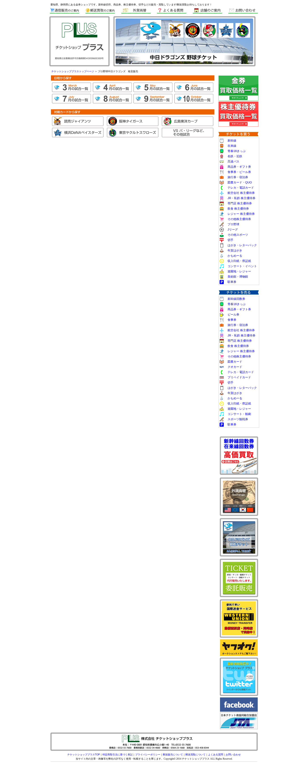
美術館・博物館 (238, 276)
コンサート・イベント (242, 266)
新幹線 (232, 140)
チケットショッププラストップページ (73, 71)
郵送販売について (173, 754)
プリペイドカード (239, 377)
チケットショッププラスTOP (83, 754)
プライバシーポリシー (147, 754)
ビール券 (233, 314)
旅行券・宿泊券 (238, 177)
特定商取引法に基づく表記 (117, 754)
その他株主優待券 (239, 219)
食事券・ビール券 (239, 172)
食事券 (232, 319)
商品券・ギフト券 (239, 166)
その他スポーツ (238, 234)
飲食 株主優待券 (238, 208)
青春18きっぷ (237, 151)
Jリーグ (233, 229)
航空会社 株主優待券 (241, 193)
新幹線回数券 (236, 298)
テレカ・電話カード (241, 187)
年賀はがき (235, 250)
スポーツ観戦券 (238, 419)
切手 (230, 240)
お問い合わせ (233, 754)
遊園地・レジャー (239, 271)
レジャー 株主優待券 (240, 213)
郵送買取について (195, 754)
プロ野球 (233, 224)
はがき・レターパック (242, 245)
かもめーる (235, 255)
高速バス (233, 161)
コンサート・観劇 (239, 414)
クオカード (235, 366)
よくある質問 (215, 754)
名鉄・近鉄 (235, 156)
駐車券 (232, 281)
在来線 (232, 145)
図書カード (235, 361)
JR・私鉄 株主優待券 (241, 198)
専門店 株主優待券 (240, 203)
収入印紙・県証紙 (239, 261)
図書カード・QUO (240, 182)
